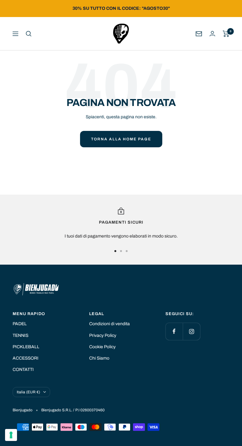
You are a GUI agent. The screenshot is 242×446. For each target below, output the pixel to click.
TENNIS (20, 335)
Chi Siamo (99, 358)
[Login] (212, 33)
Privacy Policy (102, 335)
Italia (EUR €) (28, 392)
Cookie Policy (102, 346)
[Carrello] (226, 34)
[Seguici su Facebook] (174, 331)
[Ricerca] (29, 34)
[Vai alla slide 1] (115, 251)
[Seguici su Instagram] (191, 331)
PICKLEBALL (26, 346)
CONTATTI (23, 369)
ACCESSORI (25, 358)
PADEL (20, 323)
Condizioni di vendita (109, 323)
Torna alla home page (121, 139)
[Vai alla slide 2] (121, 251)
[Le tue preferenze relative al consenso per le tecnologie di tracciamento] (11, 435)
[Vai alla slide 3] (127, 251)
